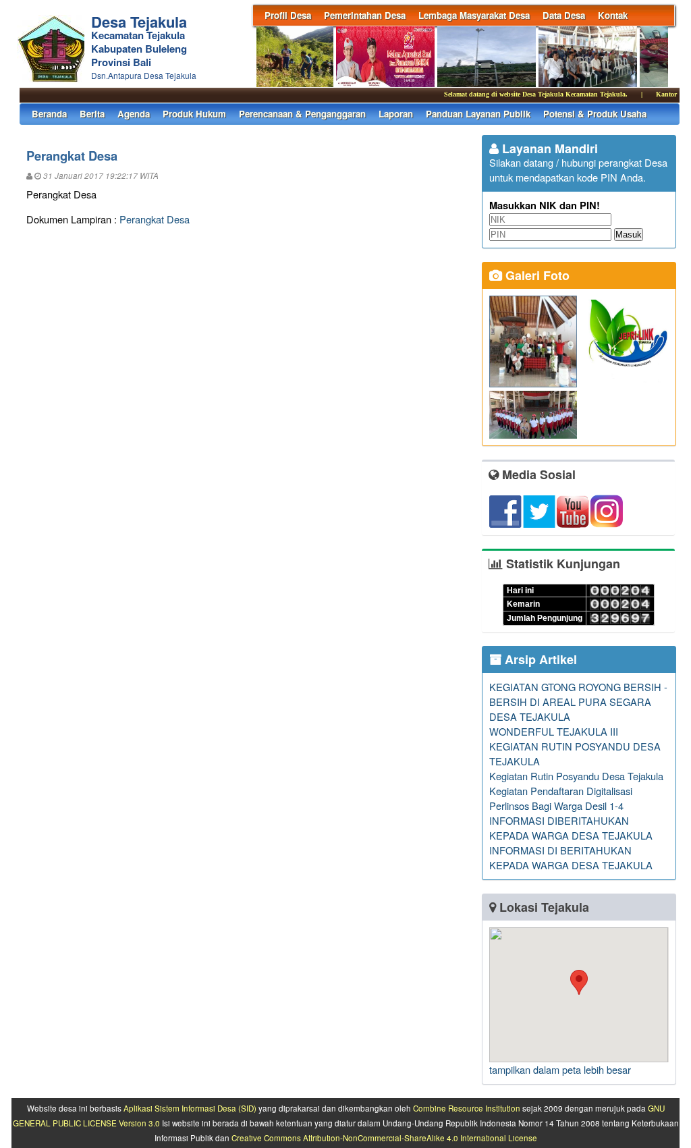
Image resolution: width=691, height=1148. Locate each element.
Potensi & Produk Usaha (594, 113)
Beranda (49, 113)
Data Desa (564, 15)
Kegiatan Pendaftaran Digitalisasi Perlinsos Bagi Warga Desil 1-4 (560, 798)
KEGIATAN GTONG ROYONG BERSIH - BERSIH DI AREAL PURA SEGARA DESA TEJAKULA (578, 701)
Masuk (628, 234)
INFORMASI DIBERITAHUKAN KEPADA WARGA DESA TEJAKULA (571, 827)
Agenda (133, 113)
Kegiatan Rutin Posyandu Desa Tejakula (576, 776)
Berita (92, 113)
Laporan (396, 113)
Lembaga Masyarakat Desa (474, 15)
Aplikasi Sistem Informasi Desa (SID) (189, 1108)
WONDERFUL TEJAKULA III (553, 731)
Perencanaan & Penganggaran (302, 113)
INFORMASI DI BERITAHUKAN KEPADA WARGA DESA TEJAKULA (571, 857)
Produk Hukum (194, 113)
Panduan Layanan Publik (478, 113)
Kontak (613, 15)
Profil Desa (288, 15)
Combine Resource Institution (466, 1108)
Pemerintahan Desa (365, 15)
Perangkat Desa (154, 219)
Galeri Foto (536, 275)
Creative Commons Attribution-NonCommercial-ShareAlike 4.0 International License (384, 1137)
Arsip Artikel (539, 659)
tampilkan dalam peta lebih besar (560, 1069)
